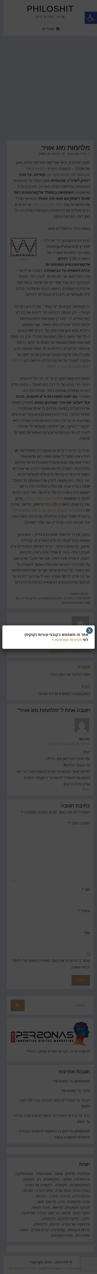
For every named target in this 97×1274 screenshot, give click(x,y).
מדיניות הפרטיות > (67, 639)
